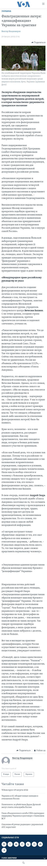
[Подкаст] (34, 844)
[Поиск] (23, 862)
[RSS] (28, 844)
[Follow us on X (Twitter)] (10, 844)
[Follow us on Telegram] (4, 850)
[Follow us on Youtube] (16, 844)
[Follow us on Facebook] (4, 844)
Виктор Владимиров (11, 31)
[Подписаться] (40, 844)
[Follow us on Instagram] (22, 844)
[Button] (38, 42)
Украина (6, 11)
